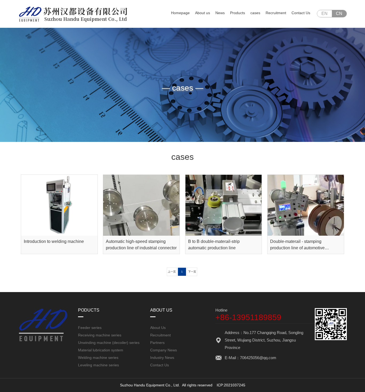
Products (237, 13)
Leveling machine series (98, 365)
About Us (158, 327)
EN (324, 13)
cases (255, 13)
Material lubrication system (100, 350)
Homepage (180, 13)
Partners (157, 342)
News (220, 13)
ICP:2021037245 (231, 385)
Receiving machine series (99, 335)
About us (202, 13)
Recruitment (276, 13)
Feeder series (90, 327)
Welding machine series (98, 357)
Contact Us (301, 13)
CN (339, 13)
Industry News (162, 357)
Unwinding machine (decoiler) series (108, 342)
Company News (163, 350)
